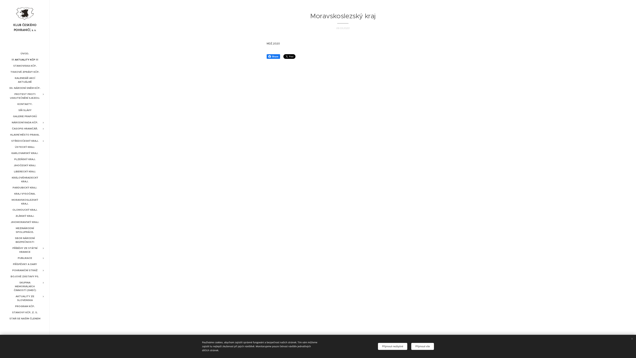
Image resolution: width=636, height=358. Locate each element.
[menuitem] (25, 53)
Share (275, 56)
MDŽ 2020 (273, 43)
